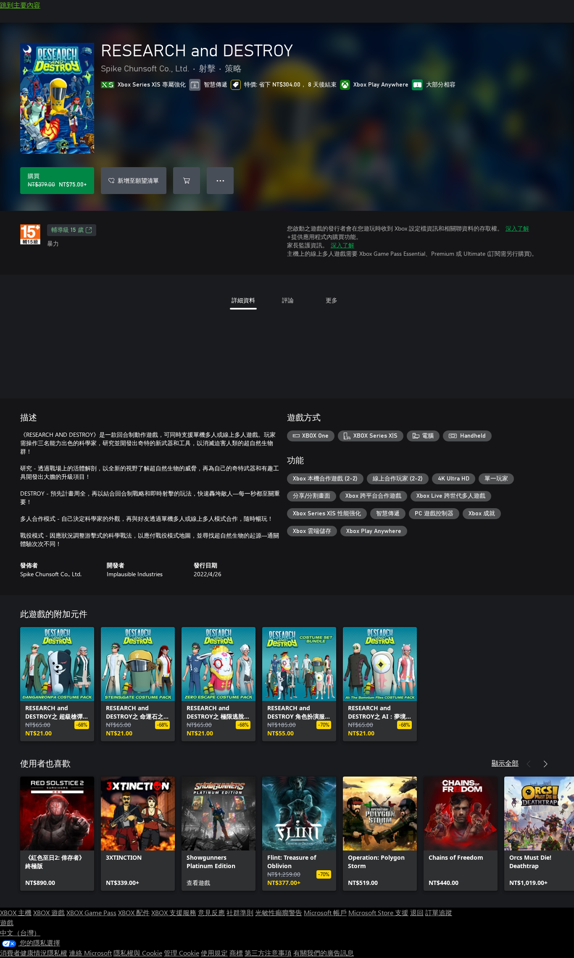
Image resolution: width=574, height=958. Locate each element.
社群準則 (239, 912)
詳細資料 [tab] (243, 300)
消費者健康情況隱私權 (33, 952)
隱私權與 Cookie (137, 952)
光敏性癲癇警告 (278, 912)
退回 (417, 912)
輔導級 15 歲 (67, 230)
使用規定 (214, 952)
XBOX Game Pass (91, 912)
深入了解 (517, 228)
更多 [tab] (331, 300)
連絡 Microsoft (90, 952)
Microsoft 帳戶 (325, 912)
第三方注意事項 (268, 952)
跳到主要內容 (20, 4)
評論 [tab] (288, 300)
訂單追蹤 (438, 912)
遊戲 (6, 922)
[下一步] (545, 764)
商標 (236, 952)
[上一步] (528, 764)
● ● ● (220, 180)
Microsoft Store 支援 (378, 912)
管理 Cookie (181, 952)
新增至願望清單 (138, 180)
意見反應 (211, 912)
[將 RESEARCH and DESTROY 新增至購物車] (186, 180)
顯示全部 (505, 763)
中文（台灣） (20, 932)
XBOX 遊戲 (49, 912)
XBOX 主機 (16, 912)
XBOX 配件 (134, 912)
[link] (57, 684)
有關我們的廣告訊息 (323, 952)
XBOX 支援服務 (173, 912)
